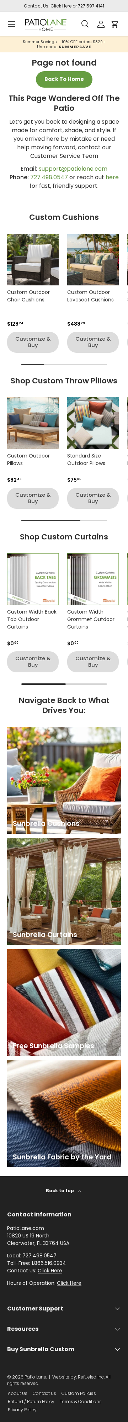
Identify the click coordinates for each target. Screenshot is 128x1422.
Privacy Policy (22, 1410)
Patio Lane (35, 1377)
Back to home (64, 79)
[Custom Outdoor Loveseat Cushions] (93, 259)
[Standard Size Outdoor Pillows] (93, 423)
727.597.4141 (91, 6)
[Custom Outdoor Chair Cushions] (33, 259)
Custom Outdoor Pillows (28, 459)
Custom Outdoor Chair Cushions (28, 296)
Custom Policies (79, 1393)
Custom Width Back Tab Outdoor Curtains (32, 619)
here (112, 177)
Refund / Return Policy (31, 1401)
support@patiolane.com (73, 169)
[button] (115, 24)
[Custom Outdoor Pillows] (33, 423)
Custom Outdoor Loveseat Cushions (90, 296)
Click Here (60, 6)
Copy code (62, 46)
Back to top (60, 1191)
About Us (17, 1393)
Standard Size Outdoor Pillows (86, 459)
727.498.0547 (49, 177)
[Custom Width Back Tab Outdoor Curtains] (33, 579)
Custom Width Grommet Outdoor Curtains (90, 619)
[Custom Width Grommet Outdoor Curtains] (93, 579)
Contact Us (44, 1393)
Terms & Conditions (81, 1401)
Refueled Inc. (91, 1377)
